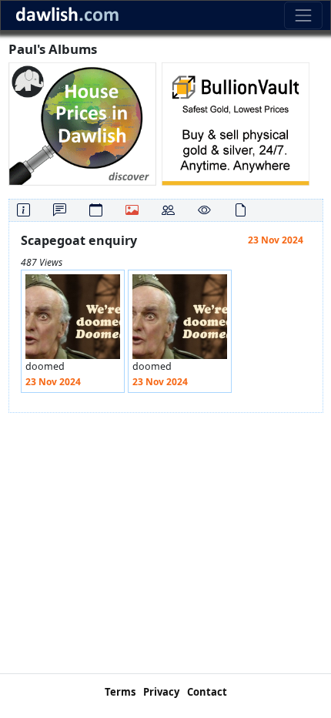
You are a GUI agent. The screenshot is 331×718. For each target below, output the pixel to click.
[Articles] (240, 210)
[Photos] (132, 210)
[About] (23, 210)
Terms (120, 692)
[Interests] (204, 210)
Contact (207, 692)
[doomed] (72, 321)
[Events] (95, 210)
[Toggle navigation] (303, 15)
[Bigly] (82, 123)
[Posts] (59, 210)
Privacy (161, 692)
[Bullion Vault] (235, 123)
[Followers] (168, 210)
